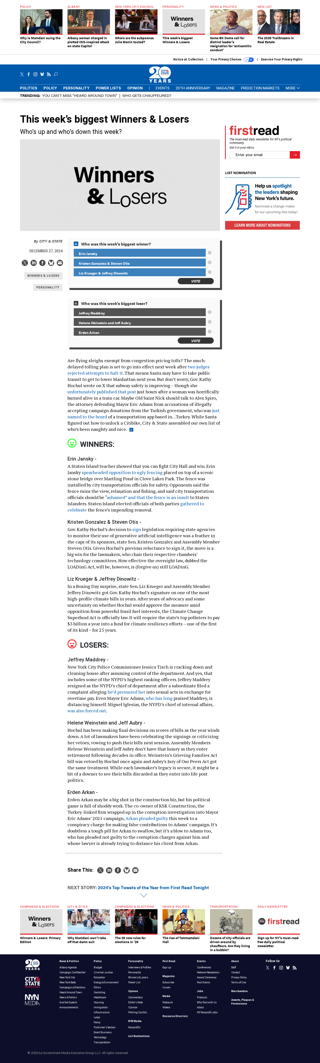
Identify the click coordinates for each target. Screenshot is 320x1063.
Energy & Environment (106, 982)
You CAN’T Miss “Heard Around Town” (79, 95)
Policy (50, 88)
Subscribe (168, 982)
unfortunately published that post (102, 392)
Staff (233, 967)
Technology (100, 1037)
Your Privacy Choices (226, 59)
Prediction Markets (260, 88)
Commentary (135, 997)
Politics (28, 88)
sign (136, 529)
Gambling (99, 992)
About (200, 1007)
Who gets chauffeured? (146, 95)
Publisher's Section (105, 1027)
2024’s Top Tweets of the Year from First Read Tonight (153, 887)
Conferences (204, 967)
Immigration (101, 1007)
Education (99, 977)
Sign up (166, 967)
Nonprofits (134, 1027)
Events (163, 88)
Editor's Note (135, 1002)
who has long (159, 698)
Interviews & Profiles (139, 967)
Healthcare (100, 997)
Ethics (97, 987)
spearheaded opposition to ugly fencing (121, 472)
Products (202, 997)
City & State (48, 241)
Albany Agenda (68, 967)
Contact (235, 972)
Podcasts (167, 1002)
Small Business (103, 1032)
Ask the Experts (68, 1002)
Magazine (225, 88)
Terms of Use (238, 982)
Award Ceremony (206, 977)
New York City (67, 977)
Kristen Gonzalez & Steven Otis (104, 263)
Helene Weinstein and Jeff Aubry (105, 322)
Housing (99, 1002)
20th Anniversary (193, 88)
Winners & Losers (138, 977)
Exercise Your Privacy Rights (281, 59)
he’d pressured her (126, 692)
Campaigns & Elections (73, 987)
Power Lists (108, 88)
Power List (134, 982)
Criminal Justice (103, 972)
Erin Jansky (88, 253)
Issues (166, 987)
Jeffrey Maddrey (92, 312)
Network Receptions (208, 972)
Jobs (200, 991)
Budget (98, 967)
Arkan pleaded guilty (147, 818)
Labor (97, 1017)
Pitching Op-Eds (137, 1012)
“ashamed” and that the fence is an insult (147, 497)
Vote (195, 280)
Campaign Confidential (73, 972)
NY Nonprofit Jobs (207, 1012)
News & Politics (69, 961)
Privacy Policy (239, 977)
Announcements (69, 1007)
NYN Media (135, 1021)
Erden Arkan (89, 332)
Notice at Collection (188, 59)
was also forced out (87, 711)
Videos (166, 1007)
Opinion (135, 88)
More (291, 88)
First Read (168, 961)
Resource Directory (175, 1016)
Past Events (203, 982)
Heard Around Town (71, 992)
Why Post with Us (207, 1002)
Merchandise (239, 991)
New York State (68, 982)
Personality (76, 88)
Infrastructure (102, 1012)
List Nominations (139, 1036)
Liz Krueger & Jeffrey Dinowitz (103, 272)
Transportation (102, 1042)
